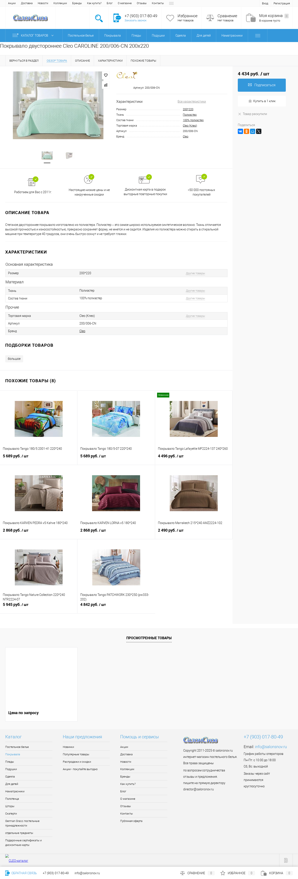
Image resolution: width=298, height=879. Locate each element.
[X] (258, 131)
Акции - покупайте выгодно (80, 769)
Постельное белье (17, 747)
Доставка (27, 3)
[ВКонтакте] (240, 131)
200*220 (188, 109)
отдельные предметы (19, 833)
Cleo (185, 136)
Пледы (9, 761)
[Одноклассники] (246, 131)
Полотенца (12, 798)
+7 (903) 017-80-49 (56, 873)
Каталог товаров (35, 35)
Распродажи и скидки (77, 761)
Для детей (11, 784)
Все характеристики (192, 101)
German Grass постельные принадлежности (22, 823)
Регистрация (282, 3)
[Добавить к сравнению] (106, 85)
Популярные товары (76, 754)
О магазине (125, 3)
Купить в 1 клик (264, 101)
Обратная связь (24, 873)
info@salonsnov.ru (271, 746)
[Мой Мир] (252, 131)
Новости (43, 3)
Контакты (158, 3)
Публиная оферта (131, 821)
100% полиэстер (193, 120)
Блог (110, 3)
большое (14, 358)
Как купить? (94, 3)
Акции (12, 3)
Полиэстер (190, 114)
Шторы (9, 806)
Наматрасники (14, 791)
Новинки (68, 747)
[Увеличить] (58, 105)
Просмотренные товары (149, 638)
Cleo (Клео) (190, 125)
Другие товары (195, 273)
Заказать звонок (136, 20)
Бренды (77, 3)
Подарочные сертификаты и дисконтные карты (23, 843)
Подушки (11, 769)
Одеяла (10, 776)
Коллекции (60, 3)
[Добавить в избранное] (106, 75)
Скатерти (11, 813)
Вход (265, 3)
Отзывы (142, 3)
